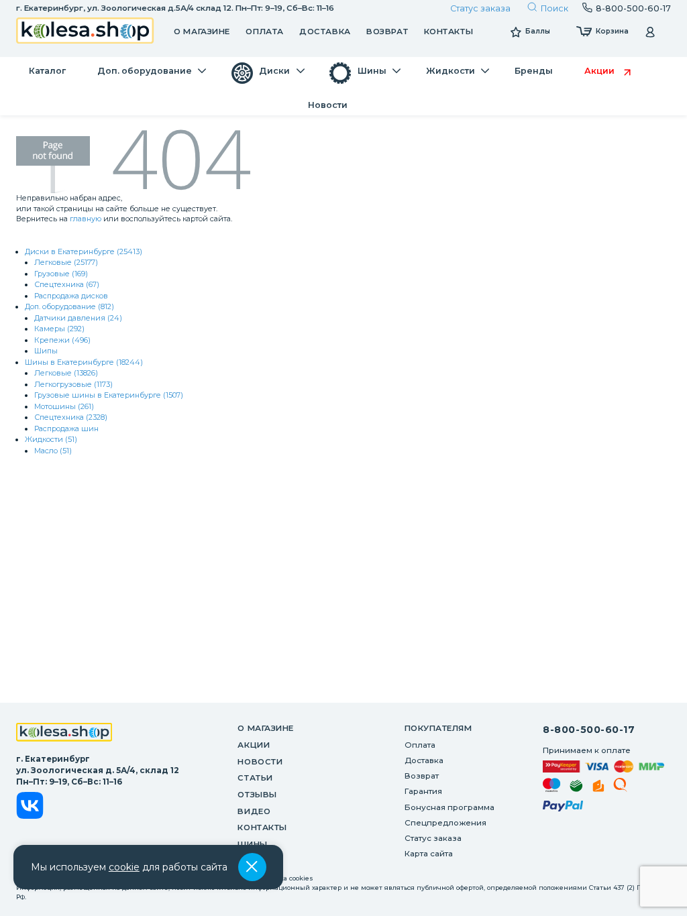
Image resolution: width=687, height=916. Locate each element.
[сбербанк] (576, 788)
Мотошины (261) (64, 406)
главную (85, 218)
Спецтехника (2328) (70, 417)
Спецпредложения (445, 822)
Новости (259, 761)
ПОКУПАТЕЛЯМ (438, 728)
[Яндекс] (598, 788)
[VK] (30, 807)
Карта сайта (429, 853)
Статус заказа (480, 8)
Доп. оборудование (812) (69, 306)
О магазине (202, 31)
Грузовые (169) (61, 273)
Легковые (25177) (66, 262)
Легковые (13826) (66, 373)
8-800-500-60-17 (589, 730)
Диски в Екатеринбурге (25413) (83, 251)
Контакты (448, 31)
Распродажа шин (66, 428)
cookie (124, 867)
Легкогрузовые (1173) (73, 384)
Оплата (264, 31)
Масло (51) (53, 450)
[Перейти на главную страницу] (85, 32)
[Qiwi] (620, 787)
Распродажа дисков (71, 295)
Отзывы (256, 794)
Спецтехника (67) (66, 284)
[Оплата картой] (603, 766)
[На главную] (64, 733)
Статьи (254, 778)
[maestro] (552, 787)
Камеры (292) (59, 328)
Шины (252, 844)
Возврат (387, 31)
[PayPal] (563, 808)
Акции (253, 745)
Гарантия (423, 791)
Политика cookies (283, 878)
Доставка (324, 31)
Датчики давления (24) (78, 318)
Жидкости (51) (51, 439)
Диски (253, 861)
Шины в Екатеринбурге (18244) (84, 362)
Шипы (46, 350)
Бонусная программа (449, 807)
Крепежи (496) (62, 340)
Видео (253, 811)
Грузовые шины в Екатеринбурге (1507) (108, 395)
